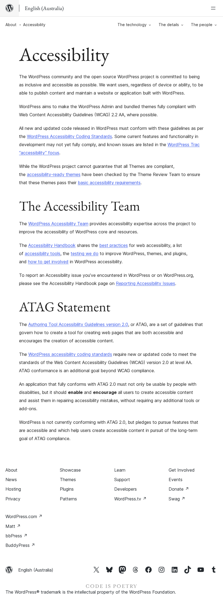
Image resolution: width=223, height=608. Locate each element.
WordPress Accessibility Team (58, 223)
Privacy (12, 499)
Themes (68, 479)
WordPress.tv (130, 499)
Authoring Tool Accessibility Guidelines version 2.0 (78, 324)
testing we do (84, 253)
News (11, 479)
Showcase (70, 470)
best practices (113, 245)
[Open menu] (214, 8)
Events (175, 479)
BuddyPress (20, 545)
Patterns (68, 499)
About (10, 24)
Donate (179, 489)
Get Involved (182, 470)
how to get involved (48, 261)
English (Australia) (35, 570)
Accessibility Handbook (52, 245)
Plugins (67, 489)
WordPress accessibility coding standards (70, 354)
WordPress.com (23, 516)
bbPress (16, 535)
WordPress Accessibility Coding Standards (69, 136)
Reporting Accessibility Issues (145, 283)
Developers (125, 489)
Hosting (13, 489)
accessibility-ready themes (53, 174)
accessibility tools (42, 253)
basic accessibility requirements (109, 182)
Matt (13, 526)
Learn (119, 470)
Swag (177, 499)
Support (122, 479)
